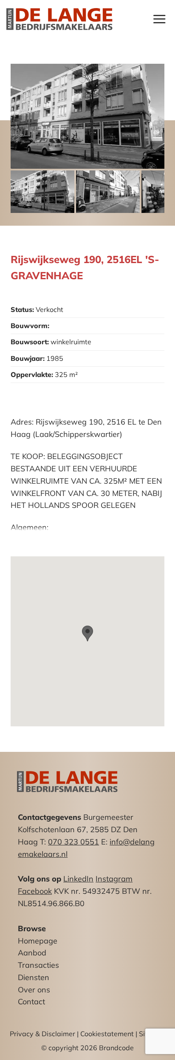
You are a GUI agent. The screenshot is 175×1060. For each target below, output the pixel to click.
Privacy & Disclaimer (42, 1033)
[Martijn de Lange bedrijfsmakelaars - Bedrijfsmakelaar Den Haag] (59, 19)
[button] (159, 19)
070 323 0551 (73, 842)
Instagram (114, 879)
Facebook (35, 891)
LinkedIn (78, 879)
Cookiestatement (107, 1033)
